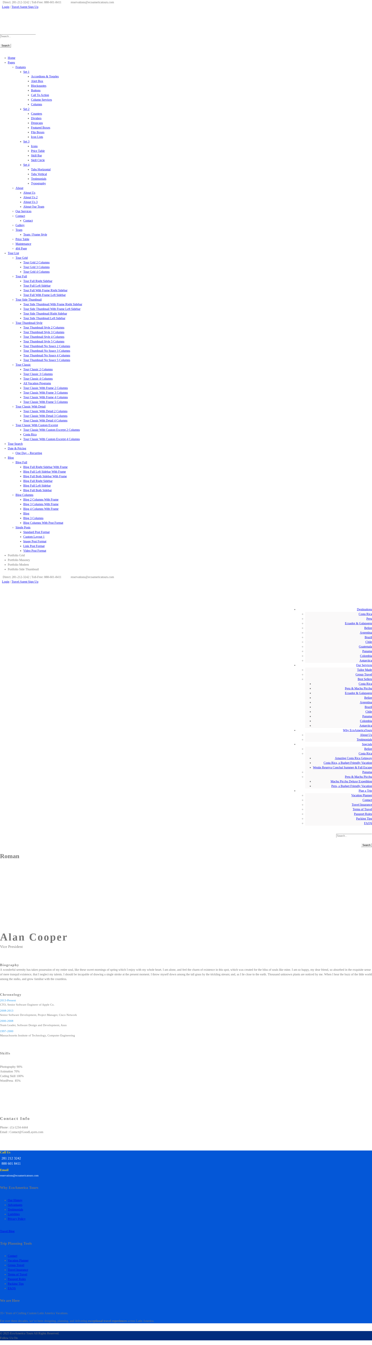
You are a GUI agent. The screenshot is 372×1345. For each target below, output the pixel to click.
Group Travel (364, 674)
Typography (38, 183)
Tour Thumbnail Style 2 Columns (43, 327)
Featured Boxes (40, 127)
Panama (367, 651)
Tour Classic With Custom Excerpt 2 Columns (51, 429)
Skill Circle (38, 160)
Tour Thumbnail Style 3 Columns (43, 332)
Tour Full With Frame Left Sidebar (44, 295)
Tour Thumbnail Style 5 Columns (43, 341)
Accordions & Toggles (45, 76)
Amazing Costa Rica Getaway (353, 758)
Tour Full (21, 276)
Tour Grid (22, 257)
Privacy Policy (17, 1218)
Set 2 (26, 109)
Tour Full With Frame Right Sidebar (45, 290)
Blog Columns (24, 495)
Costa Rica (30, 434)
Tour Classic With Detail (31, 406)
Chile (368, 642)
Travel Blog (7, 1231)
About (19, 188)
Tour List (13, 253)
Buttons (35, 90)
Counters (36, 113)
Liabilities (14, 1214)
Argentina (366, 632)
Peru (369, 618)
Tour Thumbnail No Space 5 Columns (46, 360)
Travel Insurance (362, 804)
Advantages (15, 1204)
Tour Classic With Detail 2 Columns (45, 411)
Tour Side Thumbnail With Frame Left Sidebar (51, 309)
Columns (36, 104)
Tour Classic (23, 364)
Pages (11, 62)
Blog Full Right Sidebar (38, 481)
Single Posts (23, 527)
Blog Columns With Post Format (43, 522)
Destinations (364, 609)
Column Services (41, 99)
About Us (29, 192)
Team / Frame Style (35, 234)
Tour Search (15, 443)
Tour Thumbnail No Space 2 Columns (46, 346)
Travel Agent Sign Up (24, 7)
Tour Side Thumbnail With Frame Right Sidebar (52, 304)
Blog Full (21, 462)
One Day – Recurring (29, 453)
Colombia (366, 655)
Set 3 (26, 141)
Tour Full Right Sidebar (37, 281)
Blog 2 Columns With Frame (41, 499)
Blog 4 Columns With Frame (41, 508)
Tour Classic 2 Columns (38, 369)
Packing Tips (364, 818)
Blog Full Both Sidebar (37, 490)
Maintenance (23, 243)
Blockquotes (38, 85)
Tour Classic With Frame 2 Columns (45, 388)
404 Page (21, 248)
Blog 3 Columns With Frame (41, 504)
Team (19, 229)
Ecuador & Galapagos (358, 623)
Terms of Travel (362, 809)
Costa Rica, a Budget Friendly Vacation (348, 762)
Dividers (36, 118)
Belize (368, 628)
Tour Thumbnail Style (29, 322)
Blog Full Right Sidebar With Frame (45, 467)
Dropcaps (37, 123)
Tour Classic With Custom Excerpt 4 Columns (51, 439)
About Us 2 (30, 197)
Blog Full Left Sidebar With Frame (44, 471)
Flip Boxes (37, 132)
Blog (11, 457)
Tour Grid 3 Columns (36, 267)
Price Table (38, 150)
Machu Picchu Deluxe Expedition (351, 781)
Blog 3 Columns (33, 518)
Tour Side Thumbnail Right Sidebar (45, 313)
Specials (367, 744)
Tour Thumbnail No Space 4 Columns (46, 355)
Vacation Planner (361, 795)
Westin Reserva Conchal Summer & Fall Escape (342, 767)
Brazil (368, 637)
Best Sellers (365, 679)
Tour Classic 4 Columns (38, 378)
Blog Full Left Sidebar (37, 485)
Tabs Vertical (39, 174)
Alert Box (37, 81)
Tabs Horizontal (41, 169)
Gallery (20, 225)
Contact (20, 216)
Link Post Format (34, 546)
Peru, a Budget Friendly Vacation (351, 786)
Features (21, 67)
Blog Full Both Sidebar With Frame (45, 476)
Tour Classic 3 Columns (38, 374)
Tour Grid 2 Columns (36, 262)
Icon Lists (37, 137)
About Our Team (33, 206)
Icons (34, 146)
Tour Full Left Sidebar (37, 285)
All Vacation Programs (37, 383)
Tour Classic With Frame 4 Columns (45, 397)
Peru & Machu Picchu (358, 688)
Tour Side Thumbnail (29, 299)
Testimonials (38, 178)
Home (11, 57)
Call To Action (40, 95)
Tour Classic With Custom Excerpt (37, 425)
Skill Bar (36, 155)
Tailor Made (364, 669)
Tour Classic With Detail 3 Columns (45, 415)
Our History (15, 1200)
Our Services (23, 211)
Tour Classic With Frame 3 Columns (45, 392)
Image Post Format (34, 541)
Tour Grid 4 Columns (36, 271)
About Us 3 (30, 202)
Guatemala (365, 646)
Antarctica (365, 660)
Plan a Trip (365, 790)
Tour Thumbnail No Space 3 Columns (46, 350)
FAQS (368, 823)
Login (5, 7)
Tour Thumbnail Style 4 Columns (43, 336)
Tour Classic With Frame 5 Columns (45, 402)
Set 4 (26, 164)
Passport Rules (363, 814)
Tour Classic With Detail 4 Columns (45, 420)
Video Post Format (34, 550)
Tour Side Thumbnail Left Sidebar (44, 318)
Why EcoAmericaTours (357, 730)
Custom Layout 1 (34, 536)
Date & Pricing (17, 448)
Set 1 (26, 71)
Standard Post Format (36, 532)
